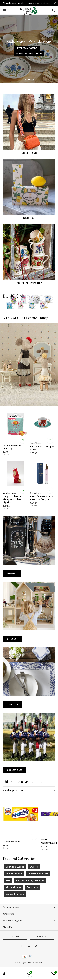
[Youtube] (36, 946)
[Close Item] (55, 3)
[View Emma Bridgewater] (29, 252)
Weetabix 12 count (11, 841)
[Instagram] (29, 946)
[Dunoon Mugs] (29, 302)
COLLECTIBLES (14, 770)
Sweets (34, 867)
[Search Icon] (53, 10)
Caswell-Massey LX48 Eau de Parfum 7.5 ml (41, 498)
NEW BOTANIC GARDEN (27, 48)
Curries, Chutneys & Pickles (30, 880)
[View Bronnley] (29, 187)
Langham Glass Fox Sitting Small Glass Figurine (13, 499)
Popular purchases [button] (13, 790)
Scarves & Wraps (15, 867)
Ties (8, 880)
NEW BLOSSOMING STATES (29, 53)
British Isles (38, 962)
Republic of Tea (14, 873)
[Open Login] (23, 440)
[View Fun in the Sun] (29, 122)
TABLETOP (12, 704)
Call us (15, 936)
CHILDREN (12, 639)
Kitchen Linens (13, 887)
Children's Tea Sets (38, 873)
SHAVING (11, 573)
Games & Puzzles (15, 894)
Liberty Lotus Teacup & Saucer (42, 448)
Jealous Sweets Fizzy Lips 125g (13, 447)
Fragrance (32, 887)
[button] (4, 10)
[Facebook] (22, 946)
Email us (41, 936)
